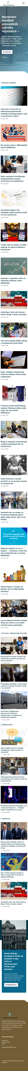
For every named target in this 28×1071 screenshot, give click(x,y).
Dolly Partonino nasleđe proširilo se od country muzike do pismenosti (14, 481)
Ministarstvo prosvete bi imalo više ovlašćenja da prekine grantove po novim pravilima (13, 658)
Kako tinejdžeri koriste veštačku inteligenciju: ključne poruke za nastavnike (12, 750)
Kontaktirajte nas (11, 985)
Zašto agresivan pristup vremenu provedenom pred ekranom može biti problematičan (14, 779)
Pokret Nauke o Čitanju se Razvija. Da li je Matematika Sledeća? (12, 589)
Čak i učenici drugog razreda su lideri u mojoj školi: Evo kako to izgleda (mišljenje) (12, 875)
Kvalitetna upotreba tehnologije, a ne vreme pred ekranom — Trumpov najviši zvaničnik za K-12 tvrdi (14, 808)
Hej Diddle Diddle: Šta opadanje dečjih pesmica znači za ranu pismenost (14, 212)
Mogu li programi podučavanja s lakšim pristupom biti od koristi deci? (14, 444)
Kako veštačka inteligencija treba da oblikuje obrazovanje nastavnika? (13, 374)
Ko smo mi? (7, 52)
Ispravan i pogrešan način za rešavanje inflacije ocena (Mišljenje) (13, 280)
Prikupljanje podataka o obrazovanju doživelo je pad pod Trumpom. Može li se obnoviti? (14, 686)
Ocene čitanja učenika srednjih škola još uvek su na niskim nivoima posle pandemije (14, 622)
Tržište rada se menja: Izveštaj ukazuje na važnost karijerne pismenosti (13, 247)
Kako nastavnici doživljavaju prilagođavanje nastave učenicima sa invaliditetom (13, 178)
